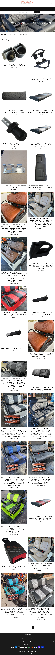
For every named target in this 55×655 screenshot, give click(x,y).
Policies (27, 644)
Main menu (27, 634)
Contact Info (27, 638)
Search (37, 12)
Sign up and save (27, 641)
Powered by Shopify (27, 653)
